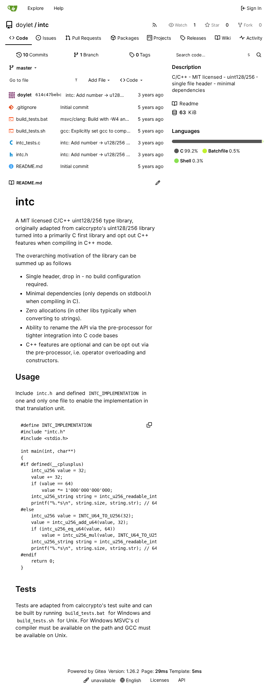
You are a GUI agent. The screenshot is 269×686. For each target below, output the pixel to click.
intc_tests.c (28, 142)
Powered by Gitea (87, 671)
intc (43, 25)
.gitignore (26, 107)
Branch (89, 54)
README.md (29, 166)
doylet (24, 25)
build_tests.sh (30, 131)
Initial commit (74, 107)
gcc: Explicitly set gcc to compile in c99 (103, 131)
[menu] (99, 680)
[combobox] (43, 80)
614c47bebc (48, 94)
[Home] (12, 8)
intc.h (22, 154)
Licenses (159, 680)
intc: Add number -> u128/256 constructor (111, 95)
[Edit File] (158, 182)
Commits (35, 54)
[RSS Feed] (154, 25)
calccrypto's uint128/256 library (115, 228)
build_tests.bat (32, 119)
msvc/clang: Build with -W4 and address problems (114, 119)
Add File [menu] (97, 80)
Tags (143, 54)
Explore (36, 8)
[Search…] (259, 54)
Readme (188, 103)
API (181, 680)
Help (59, 8)
